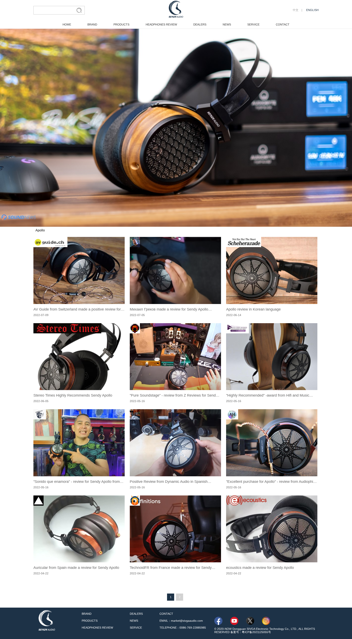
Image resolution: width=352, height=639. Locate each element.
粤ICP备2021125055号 (256, 632)
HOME (67, 24)
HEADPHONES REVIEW (161, 24)
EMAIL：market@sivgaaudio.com (181, 620)
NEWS (227, 24)
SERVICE (253, 24)
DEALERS (199, 24)
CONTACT (282, 24)
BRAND (92, 24)
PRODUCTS (121, 24)
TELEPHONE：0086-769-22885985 (183, 627)
